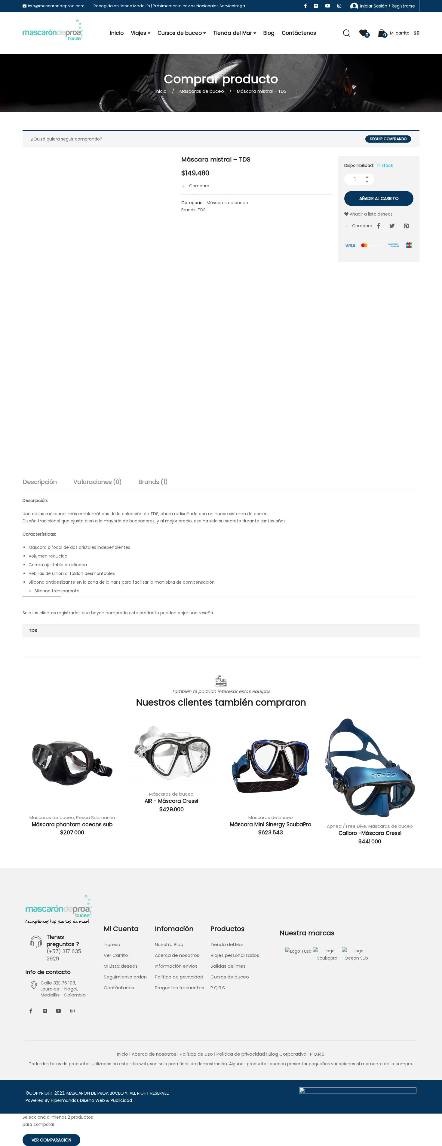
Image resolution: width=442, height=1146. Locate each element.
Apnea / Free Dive (346, 826)
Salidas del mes (228, 966)
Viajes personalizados (234, 955)
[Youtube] (58, 1010)
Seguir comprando (388, 138)
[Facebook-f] (31, 1010)
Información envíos (176, 966)
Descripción (40, 482)
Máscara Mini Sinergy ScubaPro (270, 824)
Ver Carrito (116, 955)
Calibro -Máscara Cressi (370, 833)
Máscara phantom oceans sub (72, 824)
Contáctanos (119, 987)
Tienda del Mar (232, 33)
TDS (202, 210)
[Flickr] (44, 1010)
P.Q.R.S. (317, 1054)
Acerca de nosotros (177, 955)
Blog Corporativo (287, 1054)
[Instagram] (72, 1010)
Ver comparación (51, 1140)
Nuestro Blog (169, 944)
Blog (269, 33)
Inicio (117, 33)
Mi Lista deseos (121, 966)
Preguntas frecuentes (179, 987)
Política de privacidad (179, 977)
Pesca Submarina (95, 817)
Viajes (138, 33)
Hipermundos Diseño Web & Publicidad (91, 1100)
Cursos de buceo (180, 33)
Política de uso (196, 1054)
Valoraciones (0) (97, 482)
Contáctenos (299, 33)
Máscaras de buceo (202, 91)
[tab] (40, 483)
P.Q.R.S (217, 987)
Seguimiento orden (125, 977)
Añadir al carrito (379, 198)
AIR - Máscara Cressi (171, 801)
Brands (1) (153, 482)
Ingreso (112, 944)
